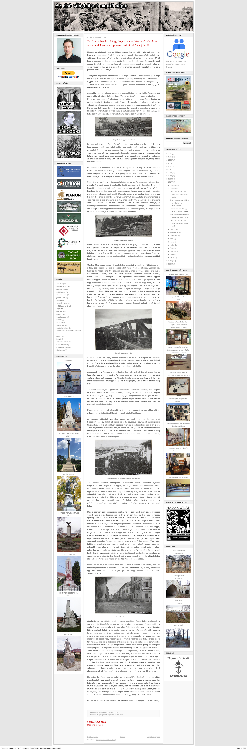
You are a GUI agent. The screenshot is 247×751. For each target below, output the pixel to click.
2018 (170, 179)
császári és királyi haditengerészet (68, 331)
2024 (170, 160)
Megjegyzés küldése (95, 725)
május (172, 245)
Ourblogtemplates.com (48, 748)
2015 (170, 264)
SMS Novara (61, 292)
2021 (170, 169)
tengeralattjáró (61, 286)
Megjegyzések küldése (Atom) (106, 740)
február (172, 254)
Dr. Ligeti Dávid (61, 295)
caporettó (59, 309)
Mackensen (60, 350)
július (172, 239)
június (172, 242)
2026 (170, 154)
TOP (244, 748)
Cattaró (59, 320)
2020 (170, 172)
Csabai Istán (119, 715)
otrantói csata (61, 289)
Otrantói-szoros (62, 303)
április (172, 248)
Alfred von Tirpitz (62, 342)
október (172, 229)
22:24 (116, 712)
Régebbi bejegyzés (153, 737)
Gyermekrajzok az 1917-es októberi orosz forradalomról (179, 203)
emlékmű (59, 336)
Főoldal (122, 737)
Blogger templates (9, 748)
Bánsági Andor (61, 317)
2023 (170, 163)
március (173, 251)
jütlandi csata (61, 298)
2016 (170, 261)
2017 (170, 182)
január (172, 257)
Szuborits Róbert (62, 328)
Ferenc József (61, 325)
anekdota (59, 284)
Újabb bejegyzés (92, 737)
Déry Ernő (60, 300)
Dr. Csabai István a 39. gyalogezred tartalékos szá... (179, 194)
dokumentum (61, 311)
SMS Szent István (62, 306)
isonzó (58, 339)
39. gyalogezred (101, 715)
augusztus (173, 235)
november (173, 188)
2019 (170, 176)
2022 (170, 166)
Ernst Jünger (61, 322)
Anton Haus (60, 314)
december (173, 185)
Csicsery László (62, 345)
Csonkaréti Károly (62, 347)
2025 (170, 157)
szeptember (174, 232)
